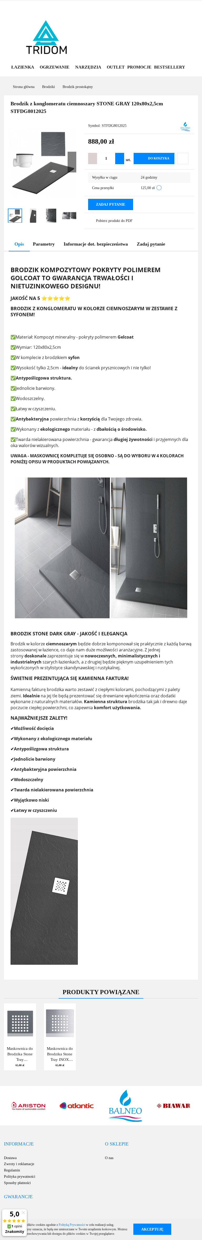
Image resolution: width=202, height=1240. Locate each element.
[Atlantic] (28, 1105)
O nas (109, 1158)
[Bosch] (174, 1105)
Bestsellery (169, 67)
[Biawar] (125, 1105)
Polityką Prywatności (72, 1225)
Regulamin (12, 1170)
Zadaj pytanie (110, 204)
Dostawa (10, 1158)
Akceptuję (152, 1229)
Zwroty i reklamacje (19, 1164)
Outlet (116, 67)
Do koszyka (158, 158)
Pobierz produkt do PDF (114, 221)
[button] (19, 1144)
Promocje (139, 67)
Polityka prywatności (19, 1177)
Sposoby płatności (17, 1183)
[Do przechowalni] (182, 158)
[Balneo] (185, 126)
